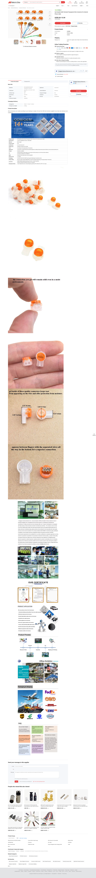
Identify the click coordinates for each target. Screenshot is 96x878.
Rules (87, 5)
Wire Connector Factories (13, 861)
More (9, 866)
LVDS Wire (70, 842)
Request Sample (74, 26)
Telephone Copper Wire (22, 864)
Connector (30, 842)
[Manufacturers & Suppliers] (14, 2)
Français (33, 871)
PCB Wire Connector (23, 856)
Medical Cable (70, 840)
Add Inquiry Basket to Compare (30, 46)
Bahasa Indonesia (79, 871)
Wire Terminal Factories (47, 861)
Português (29, 871)
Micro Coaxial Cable (11, 844)
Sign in (87, 2)
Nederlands (50, 871)
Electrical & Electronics (14, 7)
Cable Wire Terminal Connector (79, 861)
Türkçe (70, 871)
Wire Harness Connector (33, 856)
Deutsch (46, 871)
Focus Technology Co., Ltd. (41, 873)
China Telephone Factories (24, 861)
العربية (54, 871)
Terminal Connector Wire (67, 861)
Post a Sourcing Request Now (39, 781)
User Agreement (54, 873)
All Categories (12, 5)
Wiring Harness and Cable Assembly (14, 840)
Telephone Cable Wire (12, 864)
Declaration (59, 873)
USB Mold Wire (10, 842)
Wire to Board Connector (30, 7)
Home (9, 7)
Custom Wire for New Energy (33, 840)
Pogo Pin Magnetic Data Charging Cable (55, 844)
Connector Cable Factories (35, 861)
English (22, 871)
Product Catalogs (24, 838)
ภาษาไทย (66, 871)
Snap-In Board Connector (13, 856)
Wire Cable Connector (56, 861)
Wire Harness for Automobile (53, 840)
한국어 (57, 871)
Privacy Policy (64, 873)
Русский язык (38, 871)
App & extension (74, 5)
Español (25, 871)
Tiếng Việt (73, 871)
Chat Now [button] (81, 23)
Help (68, 5)
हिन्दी (63, 871)
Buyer (63, 5)
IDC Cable (49, 842)
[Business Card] (86, 86)
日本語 (60, 871)
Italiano (42, 871)
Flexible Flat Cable (31, 844)
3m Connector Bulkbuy (32, 864)
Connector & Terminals (22, 7)
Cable (69, 844)
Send (16, 781)
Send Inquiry (62, 23)
